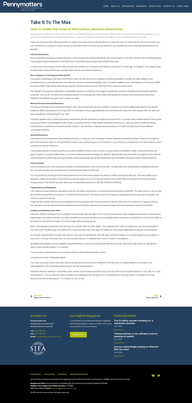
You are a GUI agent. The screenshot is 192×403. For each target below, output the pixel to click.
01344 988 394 (40, 334)
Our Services (128, 6)
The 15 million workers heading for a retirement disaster (133, 322)
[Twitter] (159, 375)
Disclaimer (62, 374)
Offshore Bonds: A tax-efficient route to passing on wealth (135, 335)
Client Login (183, 6)
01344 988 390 (39, 331)
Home (105, 6)
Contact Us (169, 6)
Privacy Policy (49, 374)
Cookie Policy (35, 374)
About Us (115, 6)
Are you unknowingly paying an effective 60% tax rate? (136, 348)
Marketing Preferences (79, 374)
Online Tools (155, 6)
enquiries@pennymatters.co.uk (48, 337)
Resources (141, 6)
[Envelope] (153, 375)
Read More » (119, 330)
